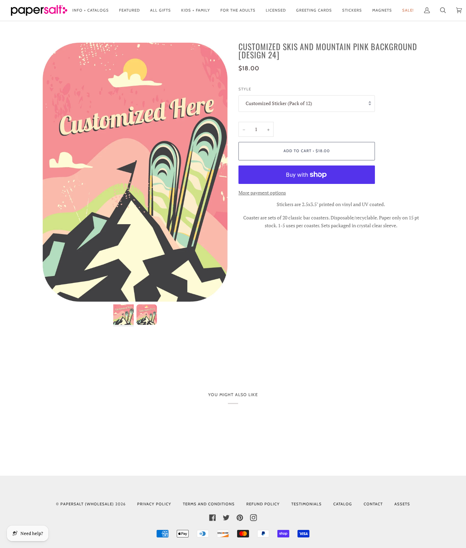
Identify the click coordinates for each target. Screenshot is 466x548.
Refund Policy (263, 504)
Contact (373, 504)
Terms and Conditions (209, 504)
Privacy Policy (154, 504)
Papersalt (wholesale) (87, 504)
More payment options (262, 192)
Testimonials (306, 504)
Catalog (342, 504)
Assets (402, 504)
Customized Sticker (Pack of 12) (279, 103)
